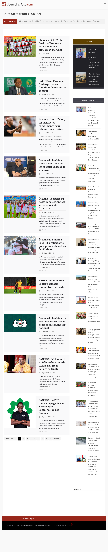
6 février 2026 (46, 331)
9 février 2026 (46, 291)
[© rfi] (81, 353)
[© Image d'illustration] (20, 55)
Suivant (56, 439)
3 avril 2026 (45, 53)
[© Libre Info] (81, 465)
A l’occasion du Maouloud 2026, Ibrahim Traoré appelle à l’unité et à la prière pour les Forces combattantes (94, 408)
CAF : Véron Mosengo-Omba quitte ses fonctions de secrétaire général (52, 85)
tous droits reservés (43, 525)
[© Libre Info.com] (81, 53)
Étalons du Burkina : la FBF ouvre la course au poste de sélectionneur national (52, 323)
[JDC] (18, 4)
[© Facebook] (81, 264)
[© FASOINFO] (81, 210)
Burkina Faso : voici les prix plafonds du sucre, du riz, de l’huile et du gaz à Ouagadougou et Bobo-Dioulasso (94, 152)
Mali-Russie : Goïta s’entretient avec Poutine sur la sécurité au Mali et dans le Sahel (94, 353)
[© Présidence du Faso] (81, 409)
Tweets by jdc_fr (78, 489)
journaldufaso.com (30, 525)
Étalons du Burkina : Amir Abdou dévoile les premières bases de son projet (52, 165)
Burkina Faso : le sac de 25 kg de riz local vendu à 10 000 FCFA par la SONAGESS (93, 427)
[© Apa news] (81, 77)
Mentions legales (28, 519)
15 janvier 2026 (46, 417)
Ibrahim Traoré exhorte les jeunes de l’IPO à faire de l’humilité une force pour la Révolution (67, 21)
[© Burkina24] (20, 174)
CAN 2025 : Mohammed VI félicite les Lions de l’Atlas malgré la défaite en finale (52, 363)
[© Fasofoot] (81, 318)
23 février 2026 (46, 212)
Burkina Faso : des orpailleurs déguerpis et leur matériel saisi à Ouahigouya (94, 192)
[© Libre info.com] (81, 302)
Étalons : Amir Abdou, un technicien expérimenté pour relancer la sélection (52, 124)
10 (50, 439)
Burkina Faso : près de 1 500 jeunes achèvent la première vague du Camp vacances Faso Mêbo (94, 284)
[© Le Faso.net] (20, 415)
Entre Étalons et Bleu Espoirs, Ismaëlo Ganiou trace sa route (51, 284)
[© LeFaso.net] (81, 370)
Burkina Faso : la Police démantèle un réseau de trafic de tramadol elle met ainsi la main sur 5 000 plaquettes (94, 173)
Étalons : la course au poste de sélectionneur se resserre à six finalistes (52, 203)
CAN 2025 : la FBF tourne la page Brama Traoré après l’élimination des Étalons (51, 406)
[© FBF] (20, 214)
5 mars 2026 (46, 174)
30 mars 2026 (46, 94)
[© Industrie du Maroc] (20, 374)
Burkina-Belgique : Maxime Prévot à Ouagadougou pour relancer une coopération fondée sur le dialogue (94, 210)
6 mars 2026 (46, 133)
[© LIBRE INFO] (81, 135)
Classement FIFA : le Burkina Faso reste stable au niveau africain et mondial (50, 44)
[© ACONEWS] (81, 192)
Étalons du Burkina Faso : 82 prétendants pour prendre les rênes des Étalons (52, 244)
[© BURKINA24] (81, 173)
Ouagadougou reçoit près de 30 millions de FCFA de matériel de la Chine (93, 229)
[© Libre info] (81, 444)
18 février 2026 (46, 253)
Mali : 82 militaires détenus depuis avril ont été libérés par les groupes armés (94, 79)
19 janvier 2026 (46, 372)
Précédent (9, 439)
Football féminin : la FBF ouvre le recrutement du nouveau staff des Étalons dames (94, 319)
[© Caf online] (20, 134)
